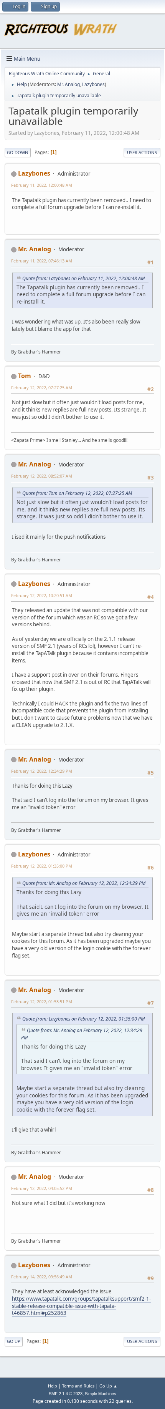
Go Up (13, 1341)
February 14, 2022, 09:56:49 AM (41, 1277)
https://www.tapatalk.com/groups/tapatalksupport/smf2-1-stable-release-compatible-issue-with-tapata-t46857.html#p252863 (81, 1305)
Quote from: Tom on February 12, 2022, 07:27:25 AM (77, 493)
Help (52, 1386)
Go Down (17, 152)
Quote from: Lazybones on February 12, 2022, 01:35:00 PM (83, 1019)
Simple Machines (100, 1393)
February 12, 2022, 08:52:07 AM (41, 476)
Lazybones (93, 84)
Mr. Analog (68, 84)
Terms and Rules (78, 1386)
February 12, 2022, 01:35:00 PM (41, 866)
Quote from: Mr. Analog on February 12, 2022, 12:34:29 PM (83, 883)
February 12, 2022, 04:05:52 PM (41, 1188)
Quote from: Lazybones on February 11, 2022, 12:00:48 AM (83, 278)
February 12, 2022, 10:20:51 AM (41, 595)
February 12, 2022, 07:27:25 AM (41, 387)
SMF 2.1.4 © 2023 (65, 1393)
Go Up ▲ (108, 1386)
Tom (24, 376)
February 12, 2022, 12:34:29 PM (41, 771)
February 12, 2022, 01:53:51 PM (41, 1001)
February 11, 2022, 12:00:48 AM (41, 185)
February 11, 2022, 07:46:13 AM (41, 261)
